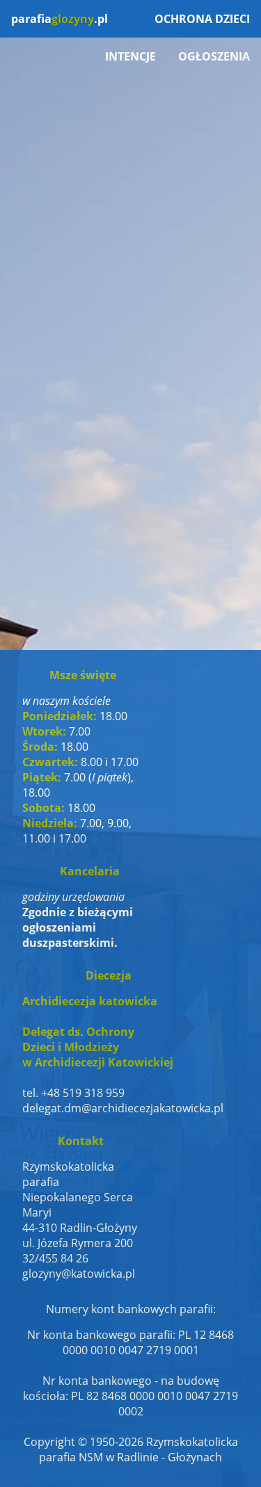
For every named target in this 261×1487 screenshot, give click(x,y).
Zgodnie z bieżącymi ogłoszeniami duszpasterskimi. (77, 927)
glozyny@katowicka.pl (78, 1273)
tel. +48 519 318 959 (73, 1092)
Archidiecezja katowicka (89, 1001)
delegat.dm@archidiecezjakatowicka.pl (108, 1108)
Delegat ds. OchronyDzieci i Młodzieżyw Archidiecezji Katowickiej (97, 1047)
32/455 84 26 (55, 1258)
